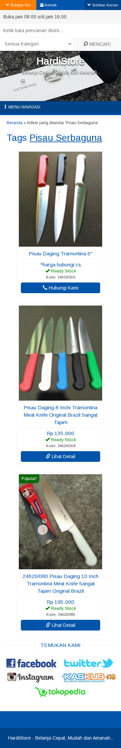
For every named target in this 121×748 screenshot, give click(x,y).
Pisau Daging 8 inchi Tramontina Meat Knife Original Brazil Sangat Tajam (60, 415)
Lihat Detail (62, 456)
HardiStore (60, 61)
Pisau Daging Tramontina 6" (60, 253)
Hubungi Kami (62, 287)
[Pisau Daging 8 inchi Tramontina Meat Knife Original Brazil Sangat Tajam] (60, 397)
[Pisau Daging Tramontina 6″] (60, 243)
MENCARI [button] (99, 44)
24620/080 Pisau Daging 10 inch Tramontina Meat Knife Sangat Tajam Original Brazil (60, 583)
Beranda (15, 122)
